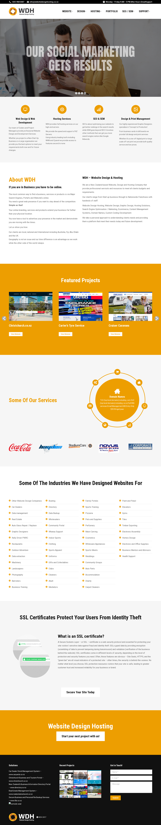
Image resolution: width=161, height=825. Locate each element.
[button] (4, 318)
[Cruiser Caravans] (66, 791)
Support (149, 2)
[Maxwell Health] (80, 777)
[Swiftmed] (95, 777)
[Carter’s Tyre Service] (80, 791)
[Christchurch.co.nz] (95, 791)
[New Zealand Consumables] (66, 777)
